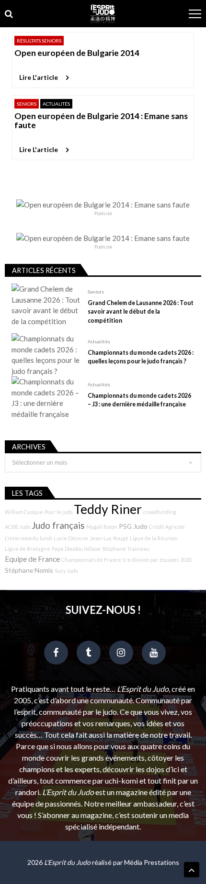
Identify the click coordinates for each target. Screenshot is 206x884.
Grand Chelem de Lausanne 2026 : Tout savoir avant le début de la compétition (141, 311)
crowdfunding (159, 512)
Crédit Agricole (167, 527)
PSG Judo (133, 526)
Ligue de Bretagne (27, 549)
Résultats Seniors (39, 41)
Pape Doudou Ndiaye (76, 549)
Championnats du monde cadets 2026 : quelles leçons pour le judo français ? (141, 357)
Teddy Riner (108, 509)
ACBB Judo (17, 527)
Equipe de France (32, 559)
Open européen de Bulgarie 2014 (76, 52)
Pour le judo (58, 512)
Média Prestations (151, 862)
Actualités (56, 104)
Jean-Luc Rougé (109, 538)
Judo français (58, 525)
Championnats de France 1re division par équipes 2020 (126, 560)
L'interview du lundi (28, 538)
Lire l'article (38, 77)
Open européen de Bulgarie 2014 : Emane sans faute (101, 120)
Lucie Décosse (71, 538)
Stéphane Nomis (29, 570)
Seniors (26, 104)
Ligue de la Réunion (154, 538)
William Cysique (24, 512)
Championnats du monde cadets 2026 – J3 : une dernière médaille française (139, 400)
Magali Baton (101, 527)
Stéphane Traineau (125, 549)
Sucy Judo (66, 571)
